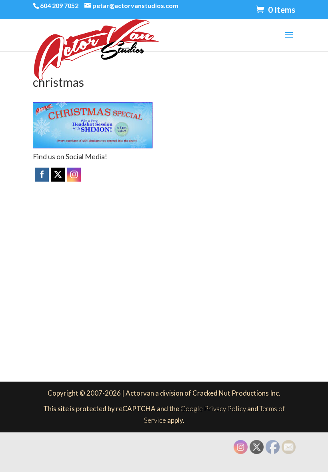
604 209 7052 (59, 5)
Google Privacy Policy (213, 408)
